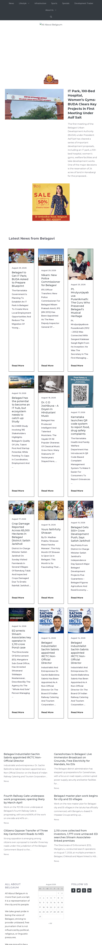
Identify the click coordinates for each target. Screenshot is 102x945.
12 (47, 902)
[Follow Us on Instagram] (84, 890)
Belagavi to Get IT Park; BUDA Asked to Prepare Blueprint (20, 279)
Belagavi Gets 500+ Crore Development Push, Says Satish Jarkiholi (80, 534)
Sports (54, 3)
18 (44, 907)
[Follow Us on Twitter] (79, 890)
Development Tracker (83, 3)
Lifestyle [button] (22, 3)
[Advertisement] (51, 47)
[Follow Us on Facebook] (73, 890)
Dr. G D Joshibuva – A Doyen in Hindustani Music (50, 409)
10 (40, 902)
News (11, 3)
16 (62, 902)
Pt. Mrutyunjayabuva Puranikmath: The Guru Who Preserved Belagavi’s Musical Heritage (80, 303)
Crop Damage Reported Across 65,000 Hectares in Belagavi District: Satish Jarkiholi (21, 533)
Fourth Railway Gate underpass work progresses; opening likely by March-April (24, 799)
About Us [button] (49, 10)
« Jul (50, 923)
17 (40, 907)
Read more (18, 365)
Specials (65, 3)
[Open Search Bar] (51, 17)
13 (51, 902)
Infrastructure (40, 3)
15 (58, 902)
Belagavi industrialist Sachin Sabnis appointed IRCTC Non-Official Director (50, 652)
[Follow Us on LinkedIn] (89, 890)
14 (54, 902)
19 (47, 907)
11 (43, 902)
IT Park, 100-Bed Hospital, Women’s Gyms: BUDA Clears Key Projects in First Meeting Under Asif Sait (82, 104)
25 (44, 912)
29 (58, 912)
